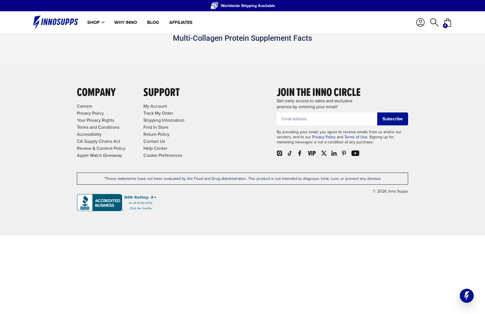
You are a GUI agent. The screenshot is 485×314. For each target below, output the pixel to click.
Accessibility (89, 134)
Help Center (155, 148)
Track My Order (158, 113)
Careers (84, 106)
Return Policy (156, 134)
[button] (467, 296)
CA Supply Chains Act (98, 141)
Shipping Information (163, 120)
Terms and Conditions (98, 127)
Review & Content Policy (101, 148)
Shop (93, 22)
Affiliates (181, 22)
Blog (153, 22)
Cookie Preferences (162, 155)
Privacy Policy (324, 137)
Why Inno (125, 22)
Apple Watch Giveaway (99, 155)
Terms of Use (355, 137)
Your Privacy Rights (95, 120)
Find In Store (155, 127)
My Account (155, 106)
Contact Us (154, 141)
